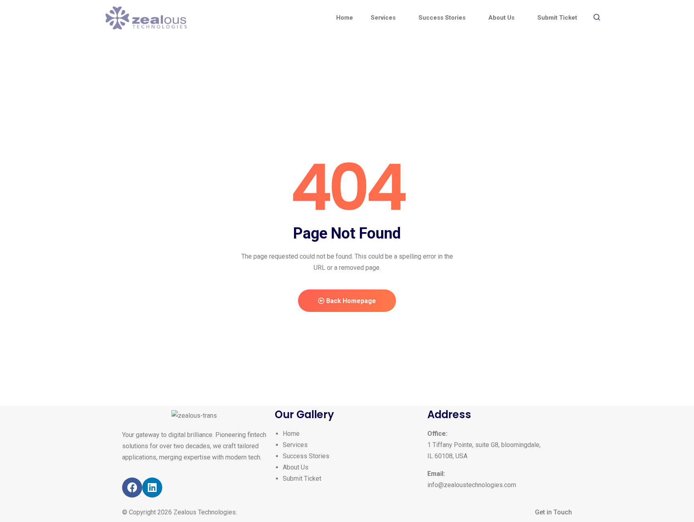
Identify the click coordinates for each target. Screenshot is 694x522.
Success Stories (306, 456)
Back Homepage (350, 301)
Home (291, 433)
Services (295, 445)
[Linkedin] (152, 487)
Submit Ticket (302, 478)
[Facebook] (132, 487)
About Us (295, 467)
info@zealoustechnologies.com (471, 485)
